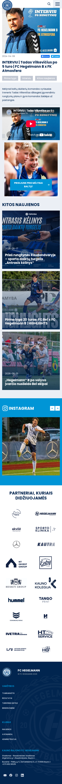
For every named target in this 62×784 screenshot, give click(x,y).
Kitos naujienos (46, 78)
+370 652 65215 (9, 764)
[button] (49, 4)
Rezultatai (7, 698)
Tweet (56, 56)
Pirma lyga (10, 78)
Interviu (26, 78)
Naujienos (6, 729)
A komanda (7, 734)
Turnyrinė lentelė (10, 703)
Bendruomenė (8, 708)
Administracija (9, 739)
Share (46, 56)
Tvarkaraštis (8, 693)
